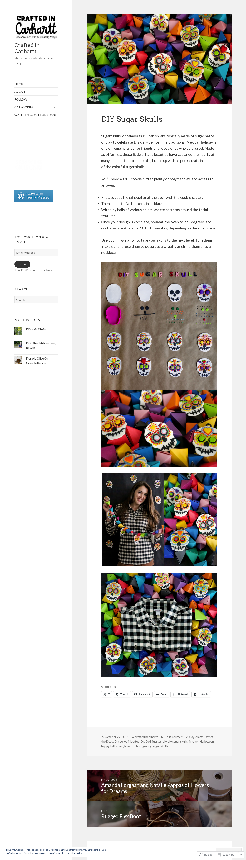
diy (165, 741)
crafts (199, 737)
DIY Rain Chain (36, 329)
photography (143, 746)
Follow (22, 264)
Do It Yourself (173, 737)
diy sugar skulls (178, 741)
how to (128, 746)
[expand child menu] (55, 107)
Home (18, 83)
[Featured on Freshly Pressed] (33, 195)
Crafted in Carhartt (27, 48)
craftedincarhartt (146, 737)
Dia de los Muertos (126, 741)
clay (191, 737)
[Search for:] (36, 300)
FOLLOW (20, 99)
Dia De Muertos (151, 741)
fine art (193, 741)
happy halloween (112, 746)
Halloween (206, 741)
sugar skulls (160, 746)
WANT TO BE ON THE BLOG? (35, 115)
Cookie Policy (75, 853)
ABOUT (20, 91)
